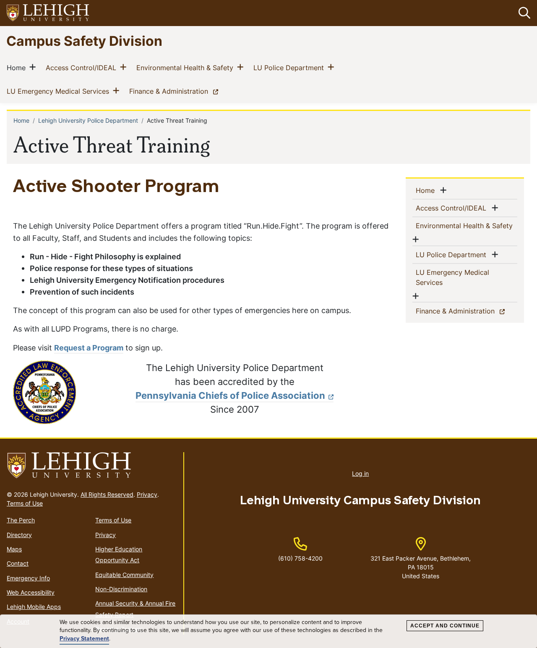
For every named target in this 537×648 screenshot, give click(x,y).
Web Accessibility (31, 592)
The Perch (21, 520)
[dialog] (268, 631)
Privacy (147, 494)
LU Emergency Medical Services (59, 91)
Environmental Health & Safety (186, 67)
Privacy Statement (84, 639)
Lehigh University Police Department (88, 120)
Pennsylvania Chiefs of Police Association (230, 395)
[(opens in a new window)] (48, 13)
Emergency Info (28, 578)
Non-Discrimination (121, 589)
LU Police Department (290, 67)
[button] (523, 13)
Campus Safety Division (84, 40)
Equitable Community (124, 575)
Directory (19, 535)
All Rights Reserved (107, 494)
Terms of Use (25, 503)
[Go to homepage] (92, 465)
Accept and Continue (445, 626)
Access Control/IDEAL (83, 67)
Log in (360, 473)
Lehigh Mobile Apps (34, 607)
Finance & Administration (175, 91)
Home (18, 67)
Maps (14, 549)
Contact (18, 563)
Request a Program (88, 347)
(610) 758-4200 (300, 558)
